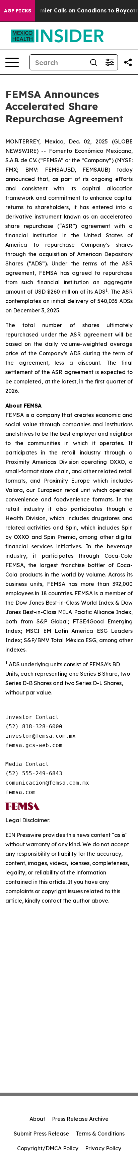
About (37, 1118)
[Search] (93, 62)
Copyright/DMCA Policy (47, 1148)
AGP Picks (17, 11)
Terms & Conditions (100, 1133)
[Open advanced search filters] (109, 62)
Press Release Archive (80, 1118)
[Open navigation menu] (12, 62)
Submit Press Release (41, 1133)
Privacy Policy (103, 1148)
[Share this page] (128, 62)
